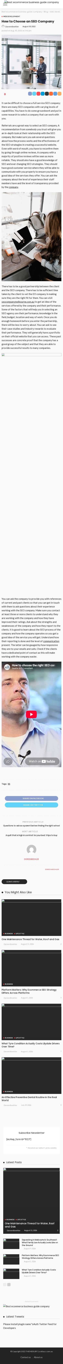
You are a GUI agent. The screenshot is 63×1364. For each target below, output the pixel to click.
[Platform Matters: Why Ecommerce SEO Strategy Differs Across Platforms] (31, 968)
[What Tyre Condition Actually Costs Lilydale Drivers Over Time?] (31, 1022)
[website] (5, 869)
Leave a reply (13, 881)
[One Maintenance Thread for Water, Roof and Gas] (31, 917)
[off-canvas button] (5, 4)
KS (9, 784)
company (13, 187)
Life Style (20, 933)
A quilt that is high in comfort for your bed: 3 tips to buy (31, 835)
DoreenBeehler (12, 27)
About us (38, 1357)
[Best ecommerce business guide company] (31, 2)
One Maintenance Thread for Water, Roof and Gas (30, 939)
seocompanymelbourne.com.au (18, 301)
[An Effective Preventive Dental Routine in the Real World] (31, 1075)
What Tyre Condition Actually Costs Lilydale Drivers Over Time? (31, 1045)
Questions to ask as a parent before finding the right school (31, 825)
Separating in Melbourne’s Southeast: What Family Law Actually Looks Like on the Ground (40, 1242)
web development (11, 16)
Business (9, 933)
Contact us (26, 1357)
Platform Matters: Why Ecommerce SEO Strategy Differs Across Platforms (29, 991)
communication (51, 641)
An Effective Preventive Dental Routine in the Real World (29, 1099)
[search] (57, 4)
